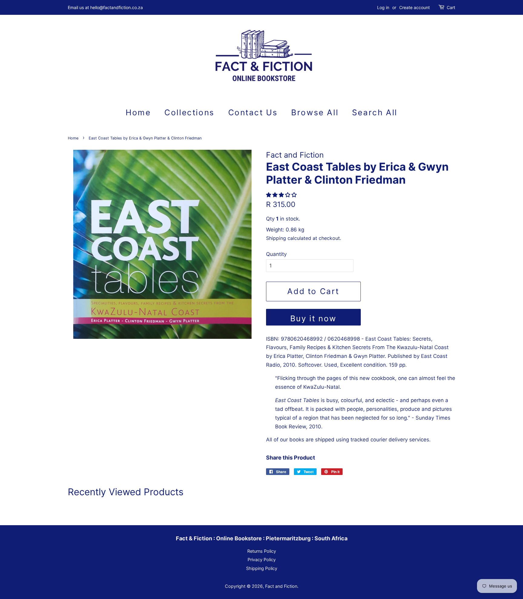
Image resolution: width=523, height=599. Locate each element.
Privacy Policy (262, 559)
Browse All (314, 112)
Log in (383, 7)
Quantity (276, 254)
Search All (374, 112)
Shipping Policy (261, 568)
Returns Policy (261, 551)
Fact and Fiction (281, 586)
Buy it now (313, 318)
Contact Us (253, 112)
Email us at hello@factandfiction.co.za (105, 7)
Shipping (276, 238)
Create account (414, 7)
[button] (282, 195)
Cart (451, 7)
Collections (189, 112)
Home (138, 112)
